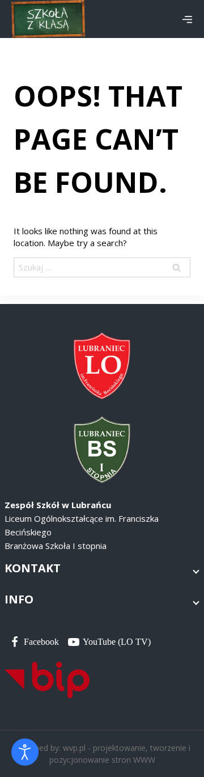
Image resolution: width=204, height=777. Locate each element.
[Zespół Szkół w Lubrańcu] (48, 19)
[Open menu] (187, 19)
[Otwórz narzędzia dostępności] (25, 752)
